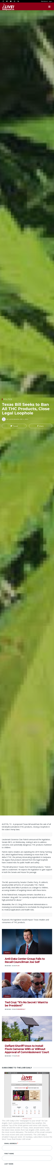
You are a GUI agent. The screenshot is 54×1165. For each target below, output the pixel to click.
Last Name (8, 1164)
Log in (50, 1)
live (18, 965)
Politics (7, 399)
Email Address (10, 1143)
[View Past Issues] (27, 1094)
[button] (14, 426)
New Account (44, 1)
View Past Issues (27, 1118)
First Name (9, 1153)
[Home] (5, 6)
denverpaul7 (21, 1009)
